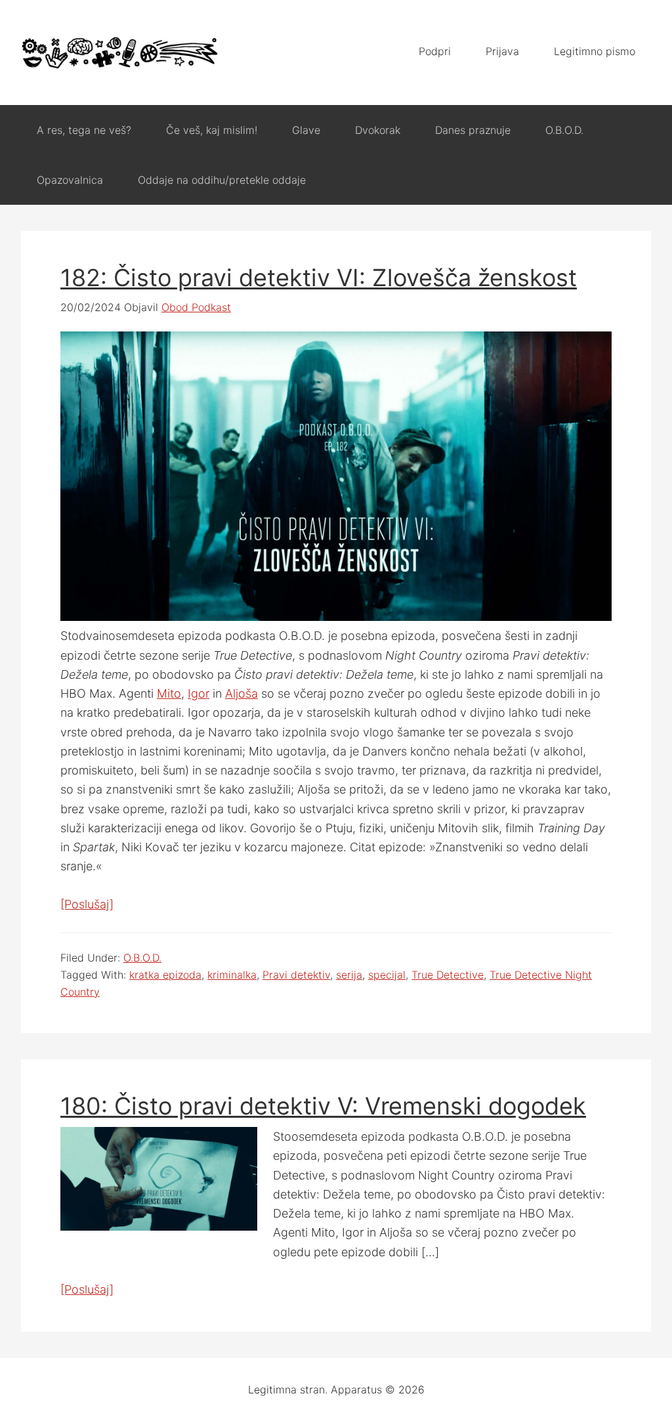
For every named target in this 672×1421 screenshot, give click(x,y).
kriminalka (232, 974)
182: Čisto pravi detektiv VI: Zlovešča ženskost (318, 277)
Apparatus (119, 52)
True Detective (447, 974)
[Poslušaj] (87, 904)
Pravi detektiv (296, 974)
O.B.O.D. (142, 957)
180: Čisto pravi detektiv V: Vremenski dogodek (323, 1106)
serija (349, 974)
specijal (387, 974)
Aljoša (241, 693)
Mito (169, 693)
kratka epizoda (165, 974)
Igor (198, 693)
